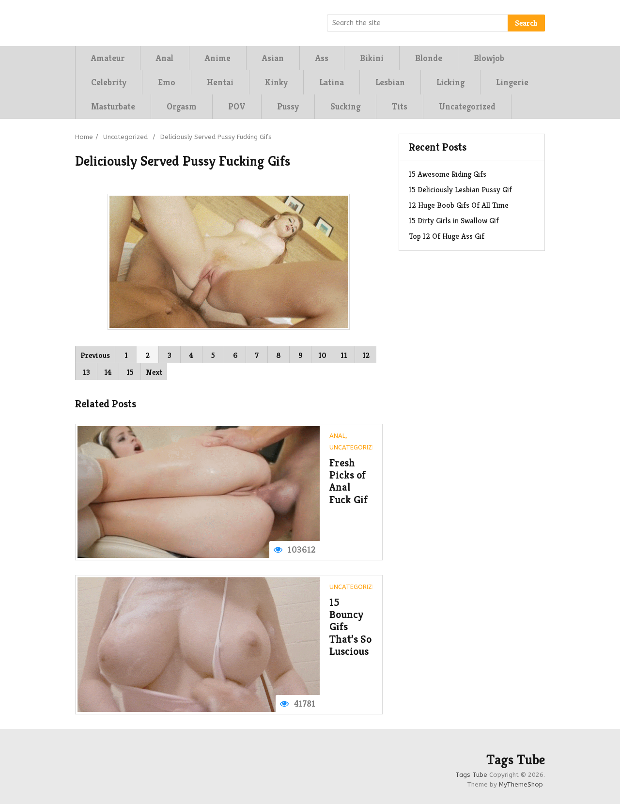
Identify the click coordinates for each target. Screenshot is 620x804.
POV (237, 106)
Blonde (428, 57)
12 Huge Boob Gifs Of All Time (459, 205)
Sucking (345, 106)
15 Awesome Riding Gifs (447, 174)
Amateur (107, 57)
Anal (164, 57)
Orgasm (182, 106)
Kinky (276, 82)
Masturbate (113, 106)
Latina (331, 82)
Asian (273, 57)
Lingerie (512, 82)
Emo (166, 82)
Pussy (288, 106)
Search (526, 23)
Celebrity (108, 82)
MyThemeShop (521, 784)
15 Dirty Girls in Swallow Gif (454, 221)
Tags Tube (515, 760)
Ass (321, 57)
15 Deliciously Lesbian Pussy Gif (460, 190)
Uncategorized (467, 106)
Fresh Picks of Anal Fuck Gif (348, 481)
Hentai (220, 82)
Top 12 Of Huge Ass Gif (446, 236)
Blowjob (489, 57)
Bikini (372, 57)
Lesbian (390, 82)
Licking (450, 82)
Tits (399, 106)
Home (84, 136)
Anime (218, 57)
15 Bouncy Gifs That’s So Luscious (350, 626)
